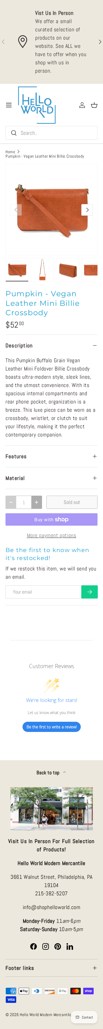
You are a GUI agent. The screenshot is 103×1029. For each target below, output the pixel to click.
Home (10, 152)
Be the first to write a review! (52, 726)
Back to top (49, 773)
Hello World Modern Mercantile (45, 1014)
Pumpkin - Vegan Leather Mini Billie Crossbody (44, 156)
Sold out (72, 502)
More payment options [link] (51, 535)
